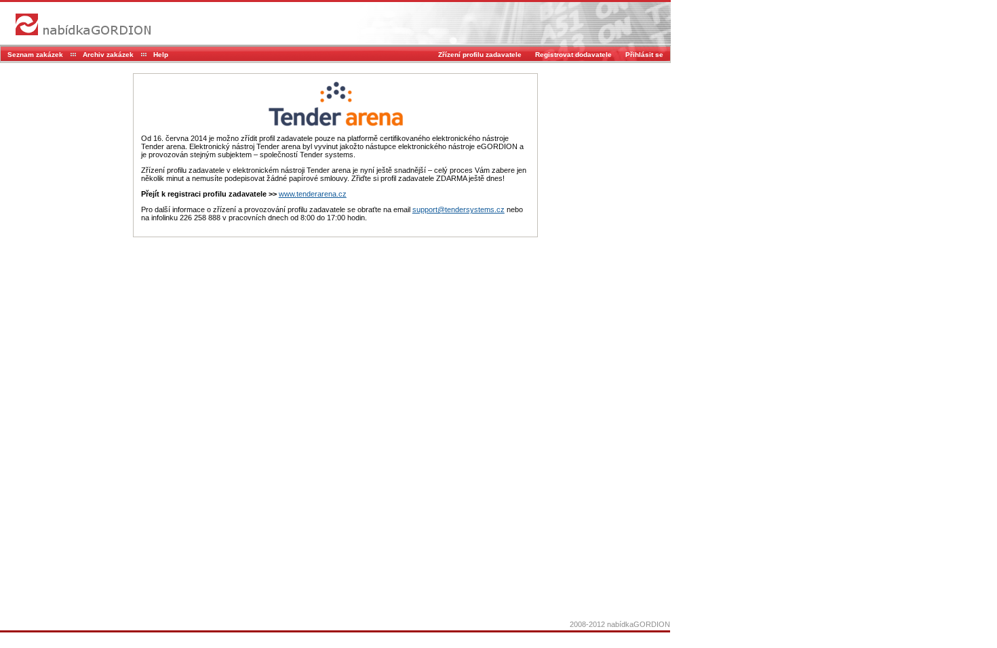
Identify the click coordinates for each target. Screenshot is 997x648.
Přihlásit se (644, 54)
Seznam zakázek (35, 54)
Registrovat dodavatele (573, 54)
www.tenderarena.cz (313, 194)
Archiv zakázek (108, 54)
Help (160, 54)
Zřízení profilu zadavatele (480, 54)
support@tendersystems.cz (458, 209)
